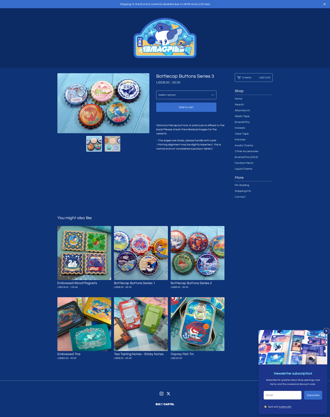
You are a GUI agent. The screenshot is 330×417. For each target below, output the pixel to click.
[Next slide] (144, 103)
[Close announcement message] (324, 4)
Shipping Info (243, 191)
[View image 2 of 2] (112, 144)
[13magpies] (165, 38)
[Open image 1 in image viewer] (103, 103)
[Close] (326, 331)
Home (238, 98)
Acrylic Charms (244, 145)
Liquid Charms (243, 168)
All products (242, 110)
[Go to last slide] (62, 103)
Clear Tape (242, 133)
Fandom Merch (244, 163)
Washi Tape (242, 116)
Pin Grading (242, 185)
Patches (240, 139)
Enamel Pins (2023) (246, 157)
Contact (240, 196)
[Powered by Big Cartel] (165, 404)
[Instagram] (161, 393)
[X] (168, 393)
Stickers (240, 128)
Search (239, 104)
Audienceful (285, 406)
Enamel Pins (242, 122)
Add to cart (186, 107)
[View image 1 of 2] (94, 144)
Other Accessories (246, 151)
